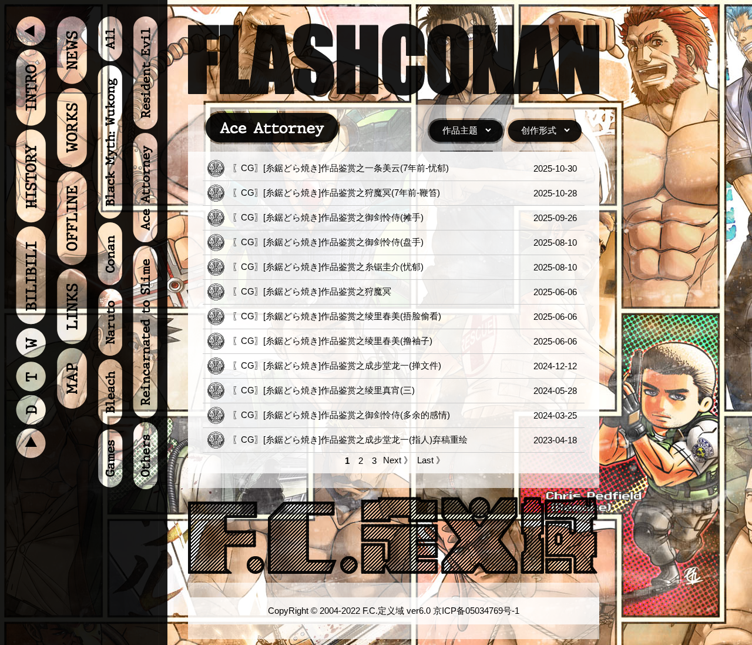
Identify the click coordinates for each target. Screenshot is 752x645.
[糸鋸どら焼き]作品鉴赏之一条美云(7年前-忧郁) (356, 168)
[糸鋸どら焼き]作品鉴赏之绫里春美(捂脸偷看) (352, 316)
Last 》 (431, 460)
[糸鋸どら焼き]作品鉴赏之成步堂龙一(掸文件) (352, 365)
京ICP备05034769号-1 (476, 611)
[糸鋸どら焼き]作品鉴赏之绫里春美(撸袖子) (347, 341)
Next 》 (397, 460)
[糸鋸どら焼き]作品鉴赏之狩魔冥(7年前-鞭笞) (351, 193)
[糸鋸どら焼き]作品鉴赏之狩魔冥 (327, 291)
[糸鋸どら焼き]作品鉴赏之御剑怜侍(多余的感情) (356, 415)
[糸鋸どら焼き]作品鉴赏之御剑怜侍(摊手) (343, 217)
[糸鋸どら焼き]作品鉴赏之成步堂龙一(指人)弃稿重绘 (365, 440)
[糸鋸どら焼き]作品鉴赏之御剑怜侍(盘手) (343, 242)
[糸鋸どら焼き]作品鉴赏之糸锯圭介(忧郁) (343, 267)
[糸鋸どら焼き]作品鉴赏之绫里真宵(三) (339, 390)
